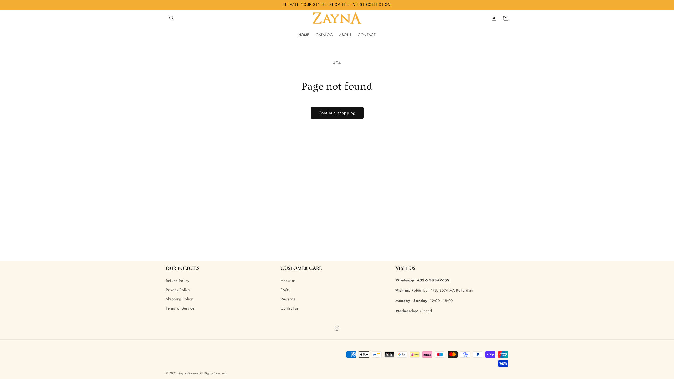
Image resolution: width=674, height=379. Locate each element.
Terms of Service (180, 308)
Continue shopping (337, 113)
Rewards (288, 299)
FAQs (285, 289)
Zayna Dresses (188, 373)
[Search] (171, 18)
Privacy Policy (178, 289)
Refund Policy (177, 280)
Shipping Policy (179, 299)
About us (288, 280)
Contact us (290, 308)
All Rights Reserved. (213, 373)
